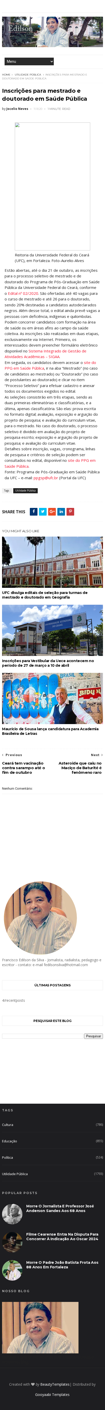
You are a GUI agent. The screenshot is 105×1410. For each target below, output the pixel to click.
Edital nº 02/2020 (23, 293)
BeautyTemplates (55, 1384)
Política (7, 1157)
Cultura (7, 1124)
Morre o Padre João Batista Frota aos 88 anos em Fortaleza (62, 1264)
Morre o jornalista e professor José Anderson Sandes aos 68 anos (60, 1208)
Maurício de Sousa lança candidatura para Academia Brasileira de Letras (50, 731)
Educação (9, 1141)
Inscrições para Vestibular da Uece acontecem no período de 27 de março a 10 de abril (48, 663)
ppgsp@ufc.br (46, 477)
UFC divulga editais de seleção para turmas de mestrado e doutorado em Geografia (44, 595)
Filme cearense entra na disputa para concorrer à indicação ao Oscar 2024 (62, 1236)
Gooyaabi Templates (52, 1394)
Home (6, 74)
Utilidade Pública (28, 74)
